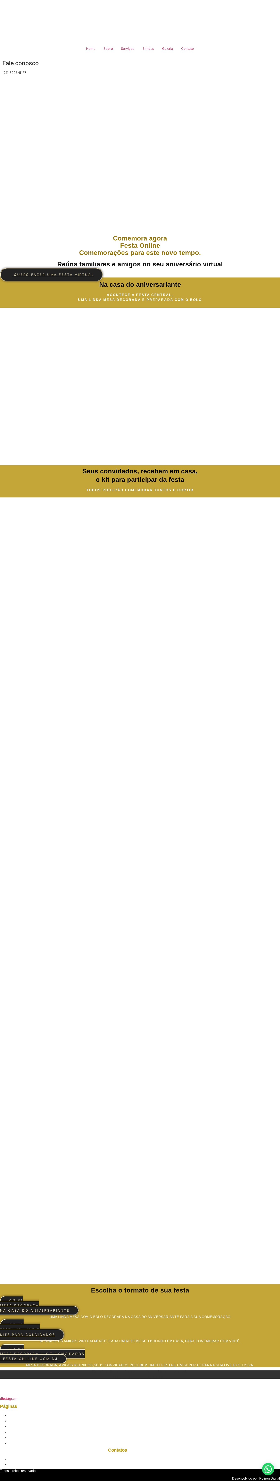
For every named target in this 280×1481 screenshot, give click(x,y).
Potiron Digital (269, 1478)
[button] (268, 1469)
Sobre (108, 48)
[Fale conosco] (1, 60)
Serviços (127, 48)
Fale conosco (20, 63)
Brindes (148, 48)
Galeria (167, 48)
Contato (187, 48)
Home (90, 48)
